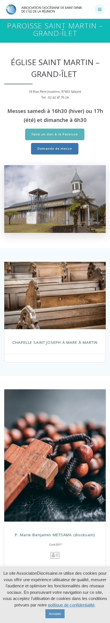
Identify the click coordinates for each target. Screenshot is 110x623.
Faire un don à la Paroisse (55, 134)
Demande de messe (55, 149)
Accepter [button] (55, 613)
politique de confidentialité (71, 604)
